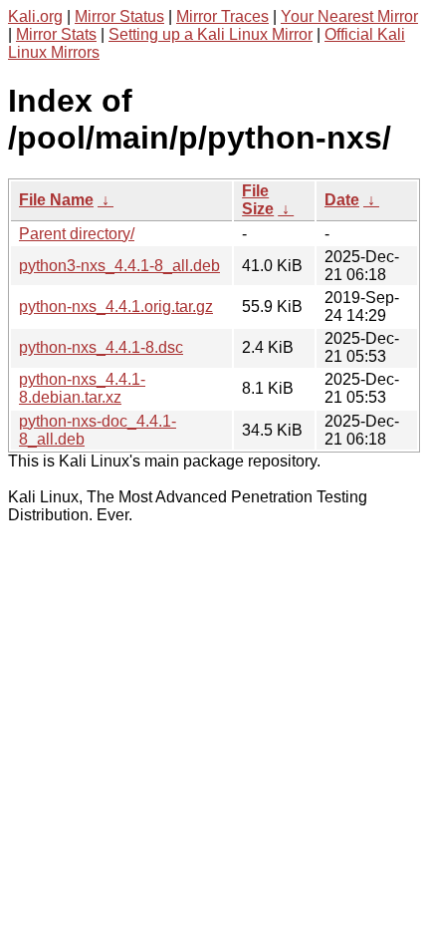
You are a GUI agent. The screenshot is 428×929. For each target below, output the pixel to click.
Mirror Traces (222, 16)
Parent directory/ (76, 233)
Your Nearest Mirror (349, 16)
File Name (56, 199)
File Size (258, 199)
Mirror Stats (56, 34)
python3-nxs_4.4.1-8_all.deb (119, 265)
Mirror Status (119, 16)
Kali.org (35, 16)
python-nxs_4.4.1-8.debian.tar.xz (82, 388)
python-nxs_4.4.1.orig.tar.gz (116, 306)
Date (341, 199)
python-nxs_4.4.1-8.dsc (101, 347)
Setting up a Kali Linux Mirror (210, 34)
